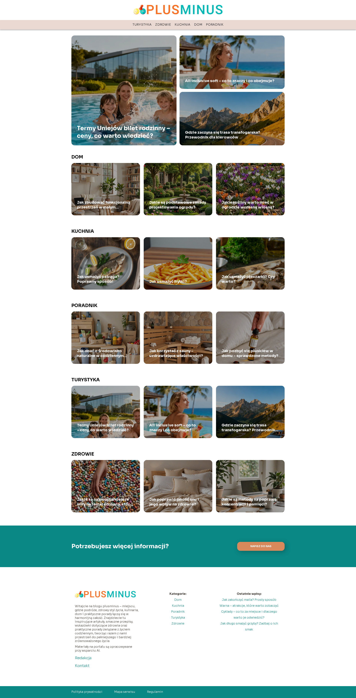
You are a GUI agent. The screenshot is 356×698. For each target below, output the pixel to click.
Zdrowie (163, 25)
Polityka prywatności (86, 692)
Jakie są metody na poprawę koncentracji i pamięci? (249, 502)
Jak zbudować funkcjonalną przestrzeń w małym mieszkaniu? (103, 205)
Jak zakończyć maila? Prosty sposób (249, 600)
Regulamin (155, 692)
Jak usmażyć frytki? (168, 281)
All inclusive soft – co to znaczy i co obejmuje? (229, 81)
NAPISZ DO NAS (260, 546)
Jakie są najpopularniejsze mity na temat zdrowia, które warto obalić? (104, 502)
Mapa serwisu (124, 692)
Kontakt (82, 665)
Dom (198, 25)
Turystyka (142, 25)
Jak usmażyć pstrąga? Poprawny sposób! (98, 279)
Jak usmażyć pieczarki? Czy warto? (248, 279)
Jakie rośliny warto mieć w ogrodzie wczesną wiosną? (248, 205)
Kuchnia (182, 25)
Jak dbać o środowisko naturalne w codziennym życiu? (100, 353)
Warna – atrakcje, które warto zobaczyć (249, 606)
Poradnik (214, 25)
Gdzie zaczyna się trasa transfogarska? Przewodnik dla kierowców (222, 135)
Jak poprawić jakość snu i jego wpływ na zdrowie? (174, 502)
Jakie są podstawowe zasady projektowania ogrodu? (177, 205)
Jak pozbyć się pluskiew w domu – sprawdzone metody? (250, 353)
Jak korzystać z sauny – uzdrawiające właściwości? (176, 353)
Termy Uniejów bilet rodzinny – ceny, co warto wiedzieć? (123, 132)
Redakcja (83, 658)
